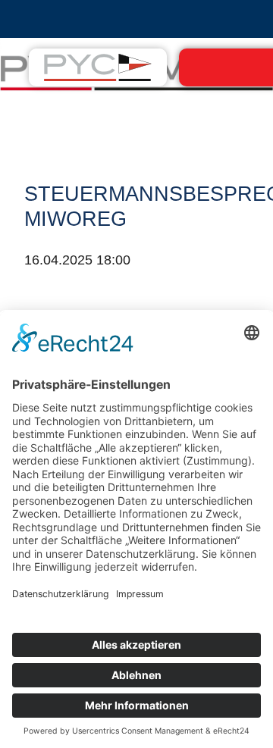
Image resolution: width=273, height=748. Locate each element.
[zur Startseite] (98, 66)
